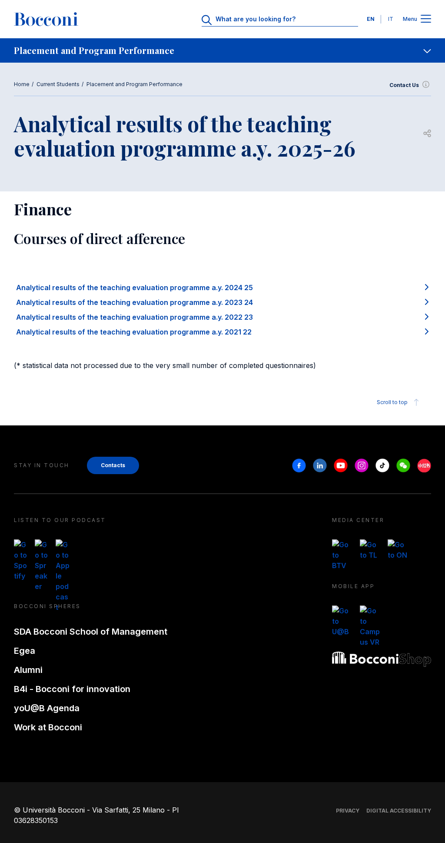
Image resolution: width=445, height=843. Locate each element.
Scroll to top (392, 402)
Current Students (58, 84)
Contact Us (404, 85)
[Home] (46, 19)
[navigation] (222, 50)
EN (371, 19)
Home (22, 84)
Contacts (113, 465)
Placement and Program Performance (134, 84)
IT (390, 19)
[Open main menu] (426, 19)
